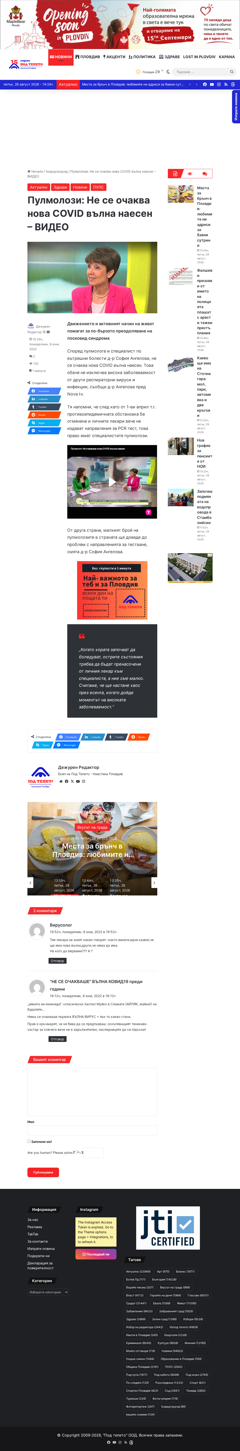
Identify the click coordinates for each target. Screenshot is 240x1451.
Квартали (175, 1335)
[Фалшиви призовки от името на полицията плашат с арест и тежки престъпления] (181, 276)
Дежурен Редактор (78, 767)
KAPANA (227, 56)
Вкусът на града (175, 1287)
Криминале (138, 1343)
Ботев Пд (136, 1279)
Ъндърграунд (57, 171)
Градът (136, 1303)
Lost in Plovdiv (199, 56)
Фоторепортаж (140, 1406)
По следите (137, 1382)
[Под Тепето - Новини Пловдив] (26, 64)
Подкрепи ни (38, 1256)
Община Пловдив (142, 1367)
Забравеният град (176, 1311)
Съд (172, 1390)
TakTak (32, 1234)
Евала (161, 1303)
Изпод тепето (184, 1327)
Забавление (139, 1311)
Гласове (198, 1295)
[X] (72, 781)
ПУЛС (98, 187)
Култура (168, 1343)
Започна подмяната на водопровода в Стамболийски (204, 507)
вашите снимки (140, 1414)
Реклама (34, 1227)
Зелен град (164, 1319)
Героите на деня (165, 1295)
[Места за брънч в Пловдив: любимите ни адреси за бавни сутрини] (181, 194)
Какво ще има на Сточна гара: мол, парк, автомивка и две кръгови (136, 84)
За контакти (37, 1241)
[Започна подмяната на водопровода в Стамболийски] (181, 497)
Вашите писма (140, 1287)
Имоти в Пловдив (142, 1335)
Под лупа (136, 1374)
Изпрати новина (41, 1249)
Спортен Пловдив (142, 1390)
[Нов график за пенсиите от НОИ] (181, 446)
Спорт (198, 1382)
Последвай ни (97, 1254)
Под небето (166, 1374)
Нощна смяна (140, 1359)
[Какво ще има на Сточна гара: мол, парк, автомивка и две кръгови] (181, 364)
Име (30, 1122)
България (104, 827)
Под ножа (197, 1374)
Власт (134, 1295)
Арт (163, 1271)
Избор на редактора (144, 1327)
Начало (36, 171)
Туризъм (136, 1398)
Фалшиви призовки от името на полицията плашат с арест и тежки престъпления (204, 301)
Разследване (169, 1382)
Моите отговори (140, 1351)
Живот (186, 1303)
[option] (104, 848)
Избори (193, 1319)
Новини (63, 56)
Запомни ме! (41, 1142)
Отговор (57, 961)
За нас (32, 1220)
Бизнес (185, 1271)
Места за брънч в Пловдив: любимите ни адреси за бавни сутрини (204, 216)
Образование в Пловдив (181, 1359)
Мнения (195, 1343)
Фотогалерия (165, 1398)
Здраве (172, 56)
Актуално (39, 187)
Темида (196, 1390)
